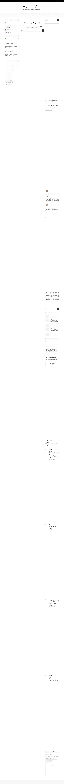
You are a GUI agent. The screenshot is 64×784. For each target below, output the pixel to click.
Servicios (50, 13)
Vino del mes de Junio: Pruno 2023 (54, 526)
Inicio (7, 13)
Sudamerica (37, 13)
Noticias (32, 13)
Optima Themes (12, 782)
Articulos (44, 13)
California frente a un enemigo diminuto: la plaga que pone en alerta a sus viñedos (54, 326)
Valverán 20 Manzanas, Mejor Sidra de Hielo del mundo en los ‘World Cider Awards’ (54, 330)
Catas (11, 13)
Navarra (26, 13)
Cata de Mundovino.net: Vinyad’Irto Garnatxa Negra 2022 (54, 321)
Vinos (22, 13)
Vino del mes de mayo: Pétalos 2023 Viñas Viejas (54, 602)
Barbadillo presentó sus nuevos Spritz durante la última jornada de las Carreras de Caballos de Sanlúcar (54, 317)
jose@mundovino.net (9, 57)
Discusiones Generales (51, 758)
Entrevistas (49, 760)
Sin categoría (9, 78)
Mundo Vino (32, 6)
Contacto (55, 13)
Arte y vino (32, 16)
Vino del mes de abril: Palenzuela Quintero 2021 (54, 678)
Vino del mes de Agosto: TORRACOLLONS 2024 (11, 28)
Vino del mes (16, 13)
